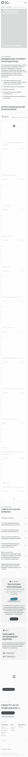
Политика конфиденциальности (9, 753)
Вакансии (3, 732)
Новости (13, 728)
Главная (2, 7)
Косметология (8, 7)
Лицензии (20, 727)
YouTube (3, 740)
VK (26, 740)
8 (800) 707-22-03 (10, 705)
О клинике (3, 730)
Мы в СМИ (13, 727)
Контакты (3, 735)
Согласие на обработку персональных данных (13, 755)
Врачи (2, 733)
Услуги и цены (4, 728)
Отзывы (13, 730)
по (18, 117)
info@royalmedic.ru (10, 708)
